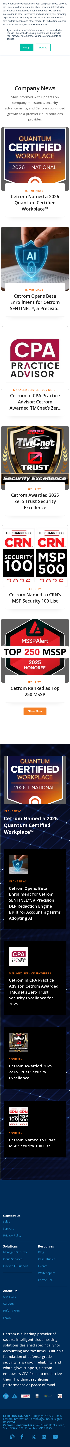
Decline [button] (43, 47)
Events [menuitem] (42, 1266)
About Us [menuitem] (10, 1291)
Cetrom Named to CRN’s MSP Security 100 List (35, 598)
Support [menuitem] (8, 1228)
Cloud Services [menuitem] (13, 1259)
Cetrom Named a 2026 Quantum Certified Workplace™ (35, 202)
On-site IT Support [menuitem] (15, 1266)
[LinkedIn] (46, 1438)
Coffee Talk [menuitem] (45, 1280)
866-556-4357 (21, 1416)
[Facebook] (24, 1438)
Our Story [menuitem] (9, 1296)
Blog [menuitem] (41, 1252)
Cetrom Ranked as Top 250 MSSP (35, 691)
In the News (34, 190)
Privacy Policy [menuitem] (12, 1235)
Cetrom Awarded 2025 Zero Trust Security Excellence (35, 501)
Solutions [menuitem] (10, 1246)
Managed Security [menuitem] (15, 1252)
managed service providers (34, 390)
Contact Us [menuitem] (11, 1216)
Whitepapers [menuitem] (46, 1273)
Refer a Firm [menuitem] (11, 1310)
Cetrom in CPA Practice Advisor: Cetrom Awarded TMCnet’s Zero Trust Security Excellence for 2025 (35, 402)
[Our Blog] (14, 1438)
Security (34, 489)
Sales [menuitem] (6, 1221)
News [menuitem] (7, 1317)
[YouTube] (56, 1438)
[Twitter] (35, 1438)
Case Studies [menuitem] (46, 1259)
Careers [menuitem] (8, 1303)
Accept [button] (26, 47)
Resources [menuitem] (46, 1246)
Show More (35, 711)
